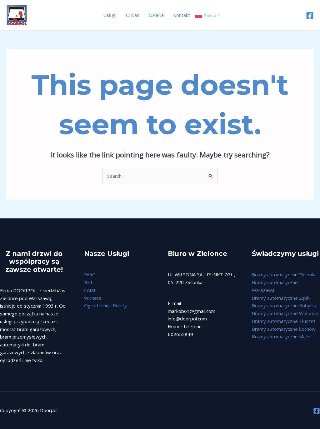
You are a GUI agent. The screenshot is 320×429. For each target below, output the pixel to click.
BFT (88, 282)
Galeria (156, 15)
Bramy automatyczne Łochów (284, 329)
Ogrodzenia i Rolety (105, 305)
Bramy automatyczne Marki (281, 336)
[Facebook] (310, 15)
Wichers (92, 298)
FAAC (89, 274)
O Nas (132, 15)
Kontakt (181, 15)
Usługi (110, 15)
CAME (90, 290)
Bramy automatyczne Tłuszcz (284, 321)
